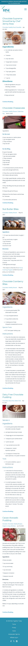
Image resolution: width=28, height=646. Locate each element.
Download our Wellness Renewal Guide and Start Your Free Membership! (14, 2)
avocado (5, 524)
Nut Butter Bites (11, 209)
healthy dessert (12, 111)
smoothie (18, 27)
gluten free (18, 400)
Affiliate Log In (14, 637)
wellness (13, 526)
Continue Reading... (8, 101)
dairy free (11, 400)
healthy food (12, 27)
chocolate (5, 27)
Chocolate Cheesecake (14, 108)
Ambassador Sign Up (14, 634)
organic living (6, 526)
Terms (14, 624)
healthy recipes (18, 524)
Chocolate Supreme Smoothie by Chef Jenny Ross (12, 21)
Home (14, 631)
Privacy (14, 627)
